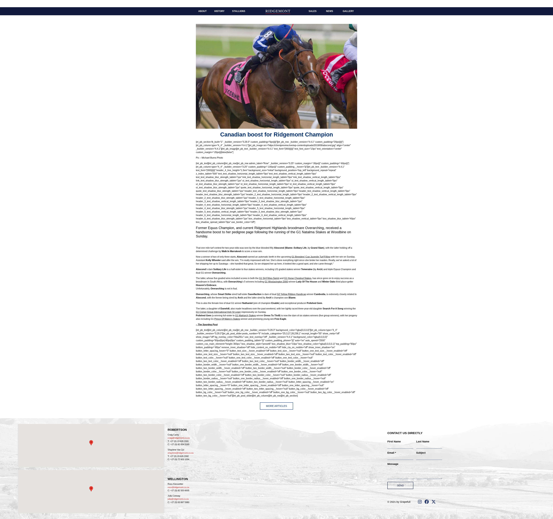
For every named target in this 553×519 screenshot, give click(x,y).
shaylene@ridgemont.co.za (180, 453)
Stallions (238, 11)
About (202, 11)
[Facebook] (427, 502)
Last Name (422, 441)
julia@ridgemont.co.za (178, 499)
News (329, 11)
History (219, 11)
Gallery (348, 11)
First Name (394, 441)
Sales (313, 11)
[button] (91, 443)
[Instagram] (420, 502)
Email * (391, 452)
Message (392, 464)
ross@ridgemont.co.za (178, 487)
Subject (421, 452)
